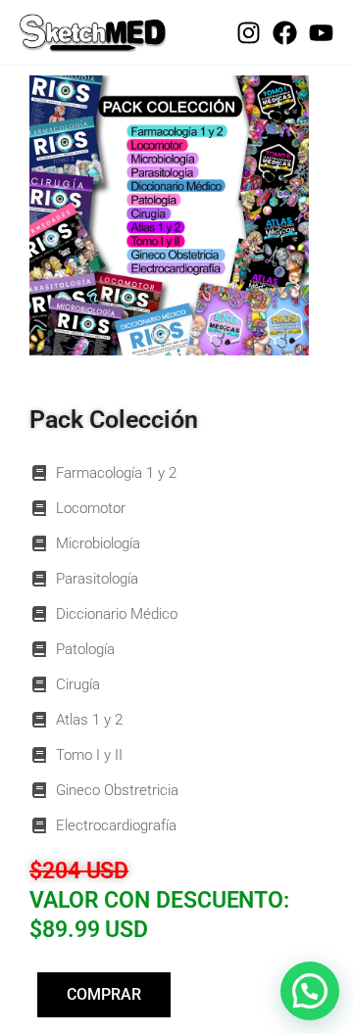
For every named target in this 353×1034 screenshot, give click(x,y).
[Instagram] (248, 33)
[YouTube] (321, 33)
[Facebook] (285, 33)
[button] (309, 991)
